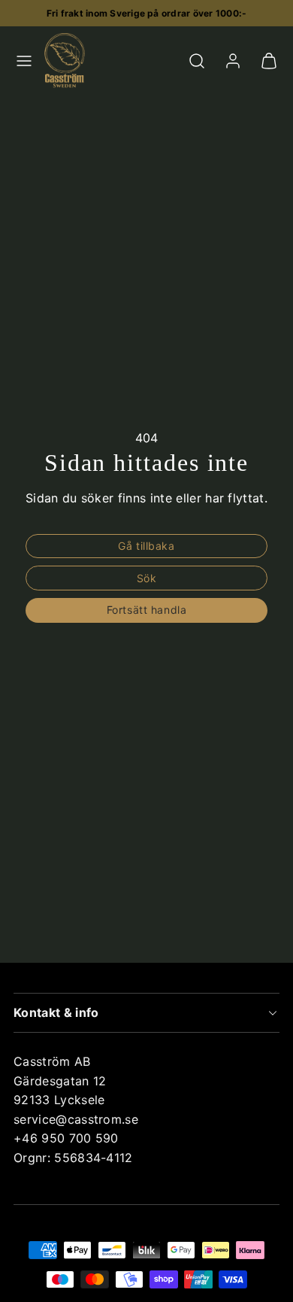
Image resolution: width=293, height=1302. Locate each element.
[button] (24, 61)
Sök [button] (147, 578)
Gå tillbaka (146, 545)
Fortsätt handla (146, 609)
